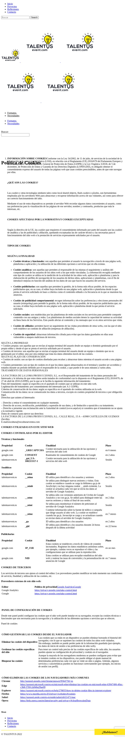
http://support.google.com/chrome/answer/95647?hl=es (46, 681)
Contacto (11, 12)
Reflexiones (13, 9)
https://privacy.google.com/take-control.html (56, 590)
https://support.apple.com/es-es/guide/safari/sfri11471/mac (48, 697)
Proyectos (12, 6)
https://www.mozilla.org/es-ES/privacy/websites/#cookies (47, 694)
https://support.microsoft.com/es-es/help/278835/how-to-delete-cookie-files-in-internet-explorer (65, 690)
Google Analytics (65, 587)
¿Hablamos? (110, 732)
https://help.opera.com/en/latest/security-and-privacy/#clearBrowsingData (55, 700)
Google (77, 587)
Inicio (10, 3)
